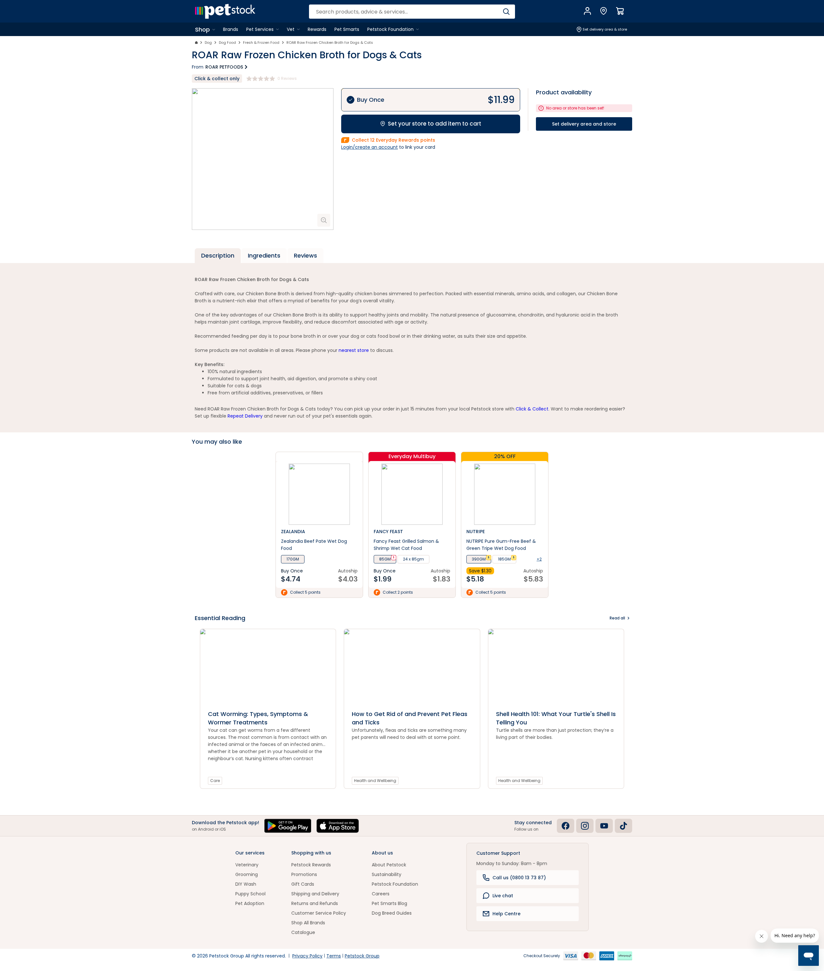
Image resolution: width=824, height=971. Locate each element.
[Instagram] (585, 826)
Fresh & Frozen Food (261, 42)
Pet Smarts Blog (389, 903)
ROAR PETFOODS (224, 67)
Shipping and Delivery (315, 894)
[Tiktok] (623, 826)
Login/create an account (369, 147)
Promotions (304, 874)
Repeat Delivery (245, 416)
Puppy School (250, 894)
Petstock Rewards (311, 865)
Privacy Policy (307, 956)
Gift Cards (302, 884)
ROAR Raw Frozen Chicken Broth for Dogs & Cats (329, 42)
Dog (208, 42)
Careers (380, 894)
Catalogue (303, 932)
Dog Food (227, 42)
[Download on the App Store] (337, 826)
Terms (333, 956)
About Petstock (389, 865)
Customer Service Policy (318, 913)
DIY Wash (245, 884)
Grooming (246, 874)
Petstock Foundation (395, 884)
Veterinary (246, 865)
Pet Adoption (249, 903)
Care (215, 780)
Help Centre (506, 913)
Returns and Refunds (314, 903)
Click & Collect (532, 409)
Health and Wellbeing (375, 780)
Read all (617, 618)
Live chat (502, 895)
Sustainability (386, 874)
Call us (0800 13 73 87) (519, 877)
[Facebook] (565, 826)
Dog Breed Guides (392, 913)
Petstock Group (362, 956)
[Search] (506, 11)
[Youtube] (604, 826)
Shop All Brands (308, 922)
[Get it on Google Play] (287, 826)
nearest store (354, 350)
